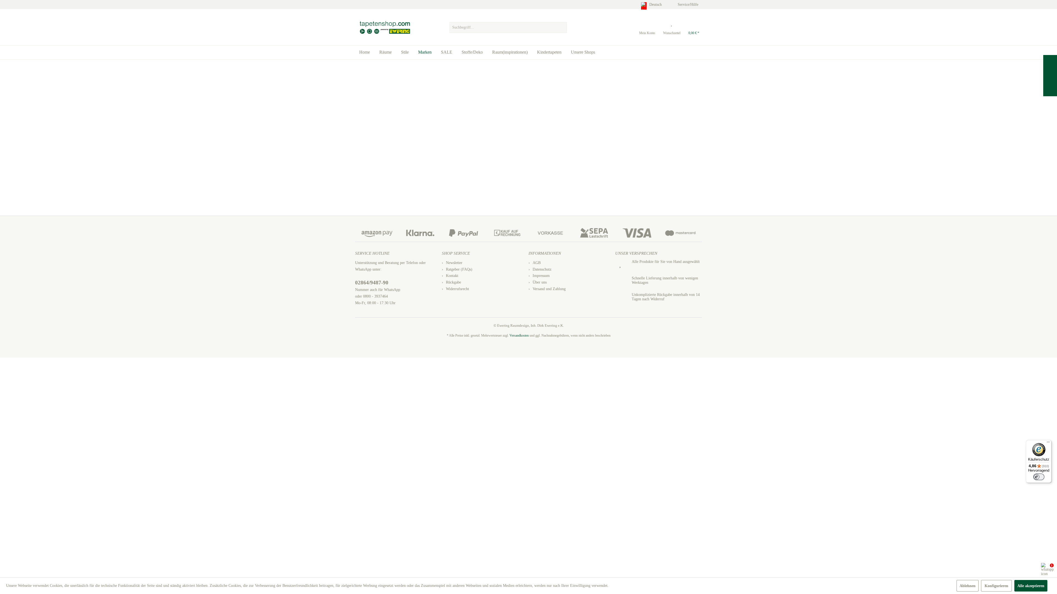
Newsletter (454, 263)
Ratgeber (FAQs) (459, 269)
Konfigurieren (996, 586)
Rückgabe (453, 282)
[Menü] (1048, 443)
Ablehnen (968, 586)
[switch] (1038, 477)
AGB (537, 263)
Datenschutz (542, 269)
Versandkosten (519, 335)
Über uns (540, 282)
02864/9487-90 (371, 282)
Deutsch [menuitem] (656, 4)
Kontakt (452, 276)
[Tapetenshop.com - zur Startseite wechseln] (385, 27)
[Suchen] (562, 27)
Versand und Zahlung (549, 289)
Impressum (541, 276)
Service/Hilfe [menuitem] (688, 4)
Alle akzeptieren (1030, 586)
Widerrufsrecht (457, 289)
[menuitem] (508, 26)
